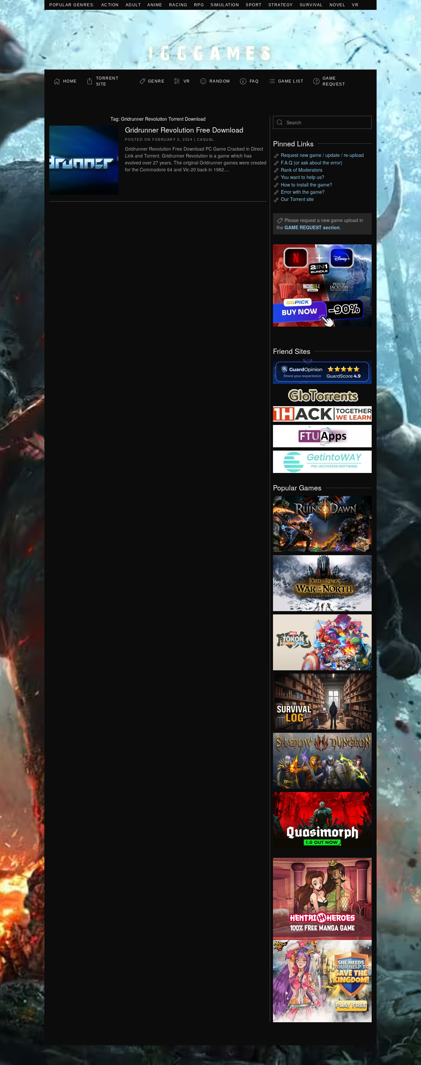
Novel (338, 5)
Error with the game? (303, 191)
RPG (199, 5)
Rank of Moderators (301, 169)
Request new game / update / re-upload (322, 155)
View (322, 522)
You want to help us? (302, 177)
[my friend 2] (322, 394)
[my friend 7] (322, 461)
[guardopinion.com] (322, 371)
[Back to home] (210, 39)
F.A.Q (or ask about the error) (311, 162)
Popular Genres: (72, 5)
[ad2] (319, 899)
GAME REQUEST (334, 81)
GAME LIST (291, 81)
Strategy (280, 5)
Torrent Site (107, 81)
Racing (178, 5)
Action (110, 5)
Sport (254, 5)
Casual (205, 139)
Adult (133, 5)
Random (220, 81)
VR (355, 5)
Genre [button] (156, 81)
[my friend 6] (322, 435)
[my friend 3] (322, 413)
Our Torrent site (297, 199)
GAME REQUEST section (312, 227)
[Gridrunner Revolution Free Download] (83, 159)
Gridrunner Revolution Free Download (184, 130)
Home (70, 81)
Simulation (224, 5)
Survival (311, 5)
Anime (154, 5)
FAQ (254, 81)
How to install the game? (306, 184)
